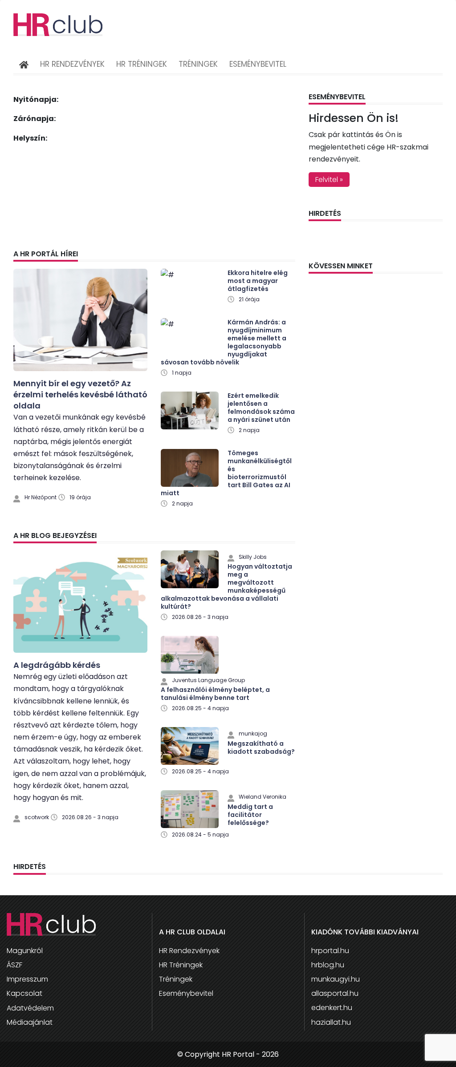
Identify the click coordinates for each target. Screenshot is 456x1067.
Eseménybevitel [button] (257, 64)
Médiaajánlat (30, 1022)
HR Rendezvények (72, 64)
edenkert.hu (331, 1007)
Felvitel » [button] (329, 179)
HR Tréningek (141, 64)
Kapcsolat (24, 993)
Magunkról (25, 951)
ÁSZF (14, 965)
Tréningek (198, 64)
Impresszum (27, 979)
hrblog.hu (327, 965)
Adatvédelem (30, 1008)
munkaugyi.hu (335, 979)
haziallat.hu (331, 1022)
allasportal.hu (334, 993)
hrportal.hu (330, 951)
